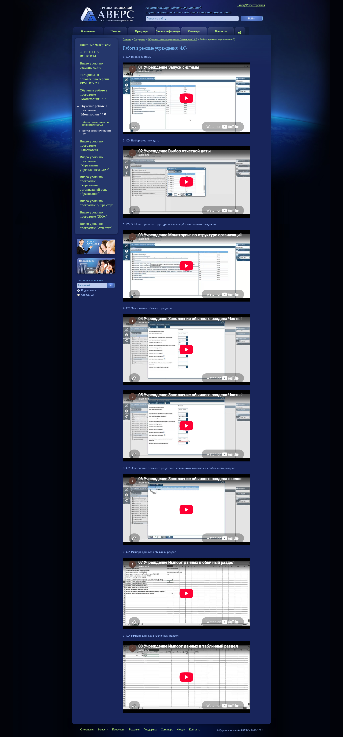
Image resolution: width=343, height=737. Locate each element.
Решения (134, 729)
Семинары (194, 31)
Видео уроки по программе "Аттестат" (96, 225)
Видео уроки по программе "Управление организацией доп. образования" (93, 185)
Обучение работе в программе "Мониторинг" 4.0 (172, 39)
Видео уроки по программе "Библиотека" (91, 145)
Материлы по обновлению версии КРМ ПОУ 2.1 (94, 78)
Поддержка (139, 39)
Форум (181, 729)
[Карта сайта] (241, 31)
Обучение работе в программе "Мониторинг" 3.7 (93, 94)
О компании (88, 31)
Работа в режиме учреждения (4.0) (96, 132)
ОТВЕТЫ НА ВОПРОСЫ (89, 53)
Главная (127, 39)
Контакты (221, 31)
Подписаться (88, 290)
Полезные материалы (95, 44)
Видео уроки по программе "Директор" (97, 202)
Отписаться (87, 294)
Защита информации (168, 31)
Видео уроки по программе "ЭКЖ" (93, 214)
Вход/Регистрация (251, 5)
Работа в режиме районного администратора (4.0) (95, 123)
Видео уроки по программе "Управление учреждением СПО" (94, 163)
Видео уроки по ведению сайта (91, 65)
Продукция (141, 31)
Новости (115, 31)
